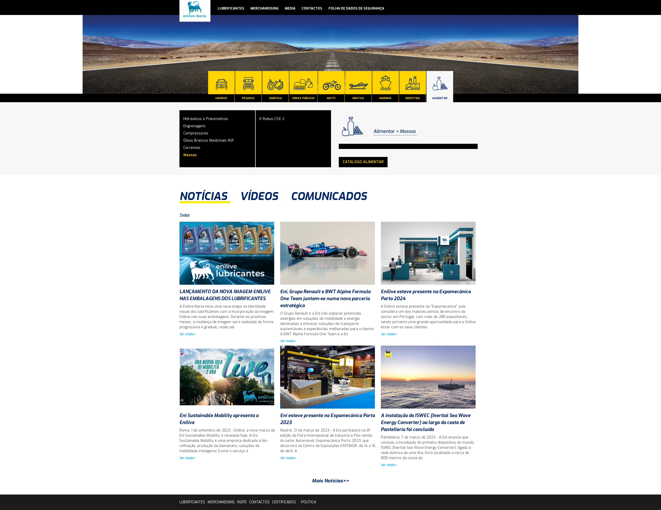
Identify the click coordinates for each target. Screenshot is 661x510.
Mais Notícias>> (330, 480)
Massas (190, 155)
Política (308, 502)
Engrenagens (194, 126)
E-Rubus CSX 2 (271, 118)
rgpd (242, 502)
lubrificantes (231, 8)
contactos (312, 8)
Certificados (284, 502)
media (290, 8)
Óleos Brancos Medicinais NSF (208, 140)
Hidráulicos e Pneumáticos (205, 118)
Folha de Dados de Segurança (356, 8)
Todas (184, 215)
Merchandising (264, 8)
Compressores (195, 133)
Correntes (191, 147)
